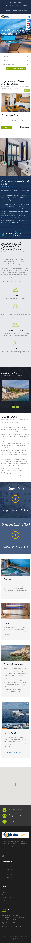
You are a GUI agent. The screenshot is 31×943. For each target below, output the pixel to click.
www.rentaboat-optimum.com (12, 752)
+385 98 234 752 (16, 2)
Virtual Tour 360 (6, 897)
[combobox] (15, 64)
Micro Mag (19, 940)
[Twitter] (28, 20)
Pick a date (27, 56)
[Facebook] (28, 17)
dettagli (6, 127)
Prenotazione (8, 38)
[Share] (28, 28)
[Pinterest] (28, 24)
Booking (4, 903)
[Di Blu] (5, 16)
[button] (2, 36)
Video (4, 895)
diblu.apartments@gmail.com (17, 10)
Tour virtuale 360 (9, 41)
